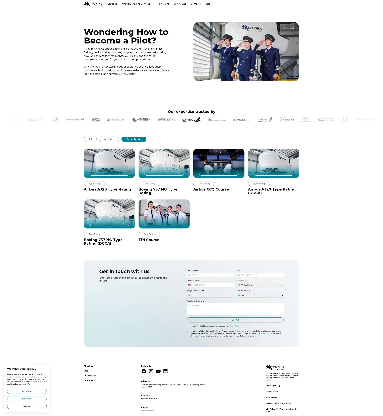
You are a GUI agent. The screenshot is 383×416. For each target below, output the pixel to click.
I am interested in (243, 291)
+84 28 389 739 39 (147, 411)
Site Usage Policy (273, 386)
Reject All (27, 399)
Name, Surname (193, 270)
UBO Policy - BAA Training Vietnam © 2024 (281, 410)
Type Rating (133, 139)
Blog (207, 4)
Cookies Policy (272, 392)
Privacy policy (271, 397)
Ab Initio (109, 139)
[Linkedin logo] (165, 371)
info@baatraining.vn (149, 399)
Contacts (196, 4)
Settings (27, 406)
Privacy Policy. (234, 326)
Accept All (27, 391)
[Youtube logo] (158, 371)
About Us (112, 4)
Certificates (180, 4)
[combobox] (190, 285)
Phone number (193, 280)
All (90, 139)
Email (239, 270)
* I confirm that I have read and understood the (215, 326)
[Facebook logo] (144, 371)
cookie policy (12, 384)
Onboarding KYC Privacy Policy (278, 403)
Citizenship (241, 280)
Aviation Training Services (136, 4)
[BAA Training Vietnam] (93, 3)
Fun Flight (163, 4)
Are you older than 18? (196, 291)
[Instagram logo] (151, 371)
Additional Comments (195, 301)
